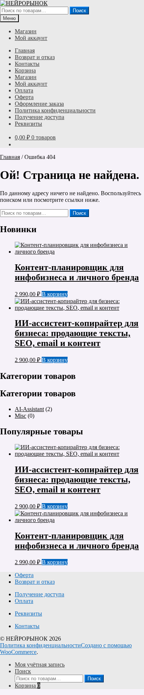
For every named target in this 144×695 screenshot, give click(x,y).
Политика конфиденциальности (55, 110)
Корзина (25, 70)
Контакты (27, 64)
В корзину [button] (55, 294)
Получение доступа (39, 117)
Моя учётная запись (40, 664)
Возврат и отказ (35, 57)
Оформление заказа (39, 104)
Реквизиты (28, 124)
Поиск (79, 10)
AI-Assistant (29, 409)
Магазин (26, 31)
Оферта (24, 97)
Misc (20, 416)
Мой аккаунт (31, 38)
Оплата (24, 90)
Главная (25, 50)
